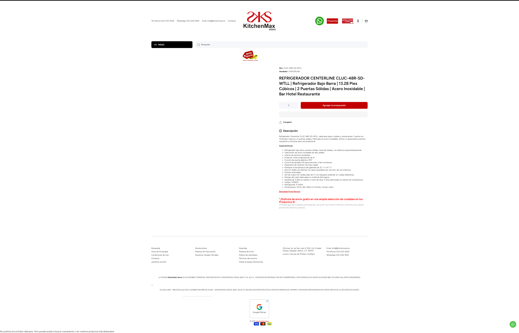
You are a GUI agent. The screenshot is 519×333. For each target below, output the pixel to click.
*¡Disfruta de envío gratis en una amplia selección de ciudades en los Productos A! (321, 200)
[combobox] (281, 44)
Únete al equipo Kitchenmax (251, 262)
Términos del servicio (248, 258)
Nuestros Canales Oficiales (206, 255)
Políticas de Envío (246, 251)
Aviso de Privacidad (159, 251)
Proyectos (332, 21)
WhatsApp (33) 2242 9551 (338, 255)
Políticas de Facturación (205, 251)
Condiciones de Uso (160, 255)
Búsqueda (155, 248)
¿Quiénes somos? (159, 262)
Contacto (155, 258)
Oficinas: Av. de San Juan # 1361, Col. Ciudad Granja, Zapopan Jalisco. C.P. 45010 (302, 249)
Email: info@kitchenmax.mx (338, 248)
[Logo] (259, 21)
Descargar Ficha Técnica (289, 191)
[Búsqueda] (197, 44)
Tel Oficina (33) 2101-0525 (338, 251)
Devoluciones (201, 248)
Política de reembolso (248, 255)
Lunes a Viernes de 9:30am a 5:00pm (299, 254)
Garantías (243, 248)
